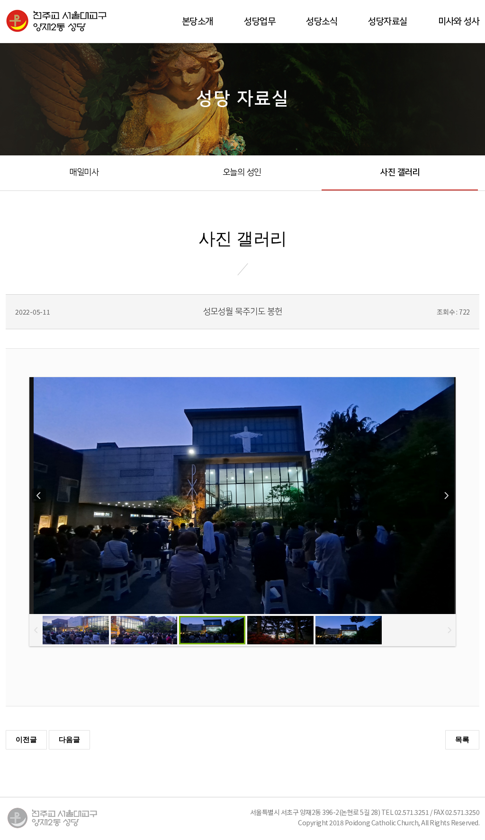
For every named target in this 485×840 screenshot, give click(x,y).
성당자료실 (387, 22)
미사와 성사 (458, 22)
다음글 (69, 739)
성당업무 (259, 22)
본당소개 (197, 22)
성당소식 (321, 22)
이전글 (26, 739)
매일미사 (84, 172)
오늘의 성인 (242, 172)
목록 (462, 739)
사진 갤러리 (399, 172)
